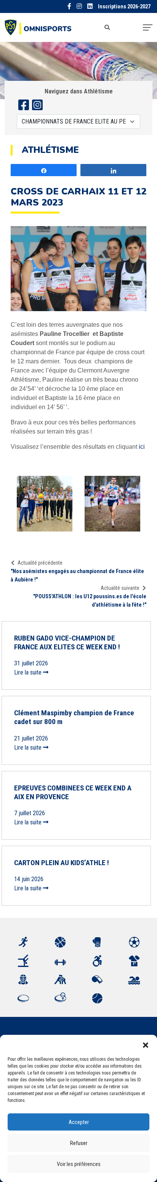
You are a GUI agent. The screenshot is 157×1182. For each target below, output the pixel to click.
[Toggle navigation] (147, 27)
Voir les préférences (79, 1164)
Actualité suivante (120, 588)
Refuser (78, 1143)
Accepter (79, 1122)
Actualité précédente (40, 563)
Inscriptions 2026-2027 (124, 6)
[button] (145, 1044)
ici (142, 446)
